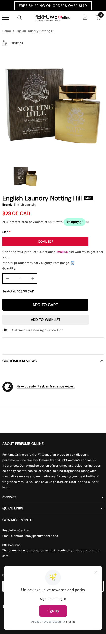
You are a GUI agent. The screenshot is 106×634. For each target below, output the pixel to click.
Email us (62, 252)
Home (6, 31)
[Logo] (52, 17)
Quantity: (9, 268)
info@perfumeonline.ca (41, 536)
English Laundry (25, 205)
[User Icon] (85, 17)
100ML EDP (45, 242)
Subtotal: (9, 291)
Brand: (7, 205)
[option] (53, 105)
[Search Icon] (19, 17)
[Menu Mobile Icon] (5, 18)
